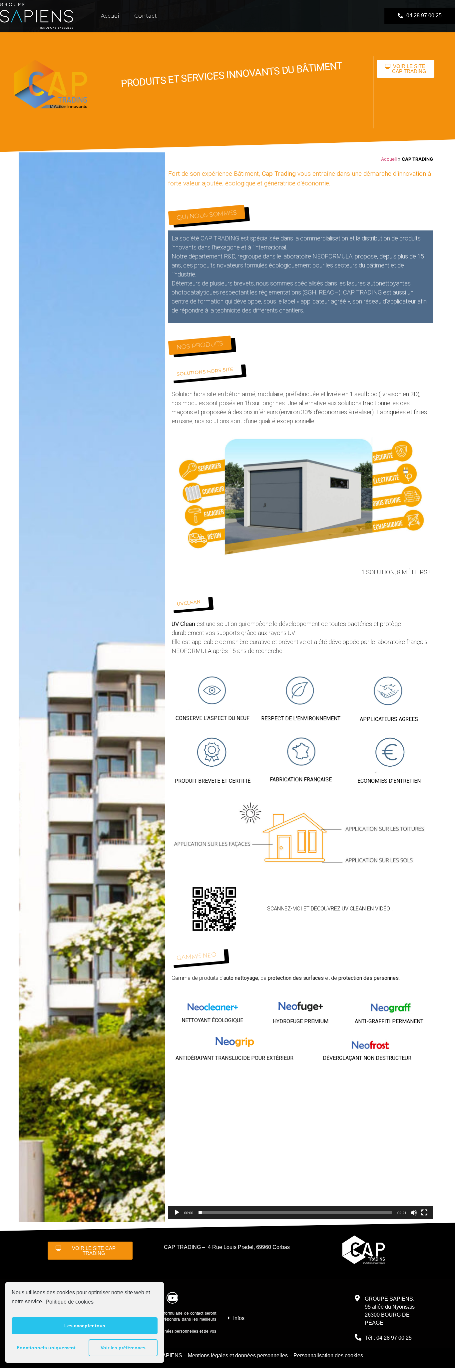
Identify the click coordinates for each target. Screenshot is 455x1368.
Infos (238, 1318)
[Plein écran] (424, 1212)
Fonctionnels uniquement (46, 1347)
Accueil (111, 16)
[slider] (295, 1212)
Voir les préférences (123, 1347)
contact (145, 16)
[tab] (285, 1318)
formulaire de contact (183, 1313)
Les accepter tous (84, 1325)
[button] (419, 16)
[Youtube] (172, 1298)
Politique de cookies (70, 1302)
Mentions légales (208, 1355)
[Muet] (413, 1212)
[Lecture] (177, 1212)
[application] (300, 1144)
